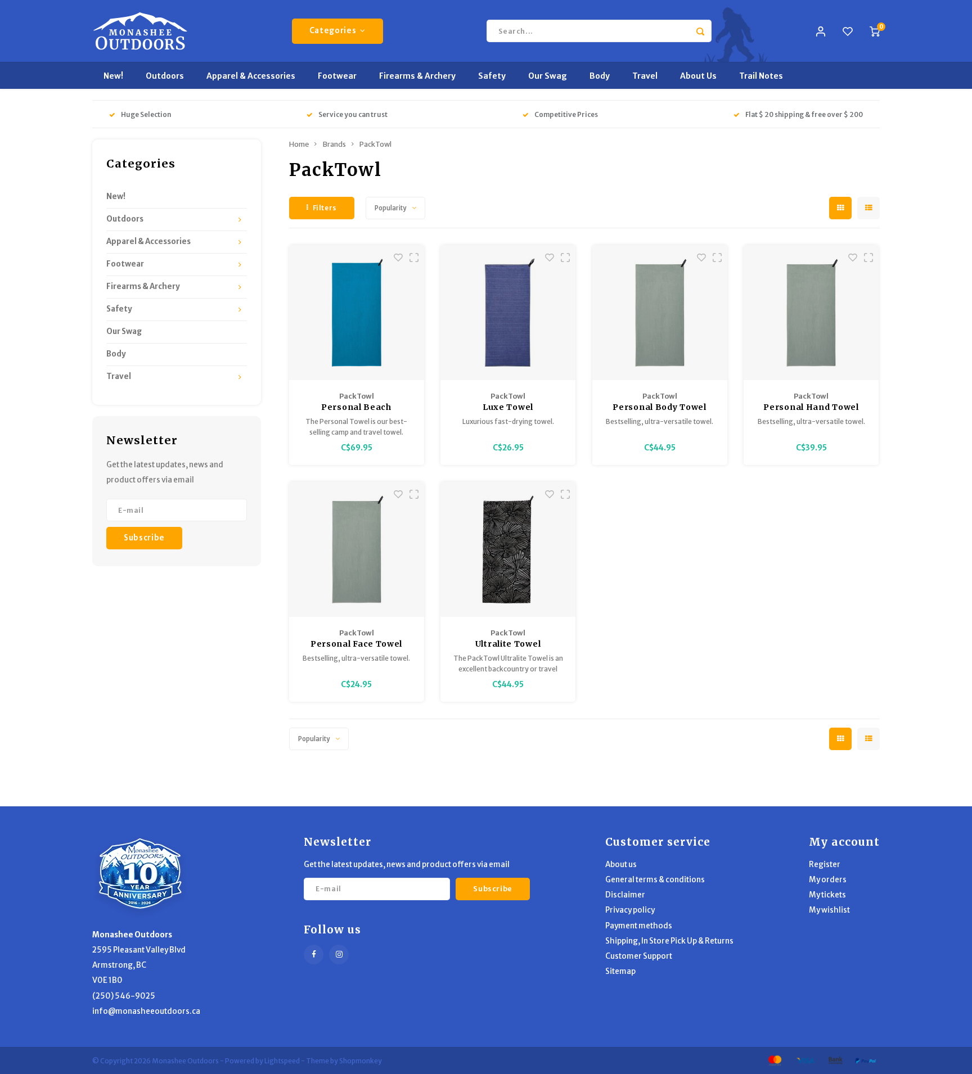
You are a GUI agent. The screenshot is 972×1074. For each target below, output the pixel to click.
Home (299, 144)
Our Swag (547, 76)
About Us (698, 76)
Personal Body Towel (659, 407)
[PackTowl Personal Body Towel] (659, 312)
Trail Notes (761, 76)
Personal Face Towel (356, 644)
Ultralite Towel (508, 644)
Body (600, 76)
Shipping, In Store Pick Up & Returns (669, 941)
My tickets (827, 895)
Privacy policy (630, 910)
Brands (334, 144)
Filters (325, 208)
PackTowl (375, 144)
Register (824, 864)
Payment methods (638, 926)
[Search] (700, 31)
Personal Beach (356, 407)
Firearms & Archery (417, 76)
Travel (645, 76)
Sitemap (620, 971)
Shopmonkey (360, 1061)
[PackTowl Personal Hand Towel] (811, 312)
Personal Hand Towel (810, 407)
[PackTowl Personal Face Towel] (356, 549)
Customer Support (638, 956)
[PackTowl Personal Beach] (356, 312)
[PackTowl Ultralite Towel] (507, 549)
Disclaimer (625, 895)
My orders (828, 880)
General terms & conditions (655, 880)
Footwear (337, 76)
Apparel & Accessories (250, 76)
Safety (492, 76)
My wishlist (829, 910)
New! (113, 76)
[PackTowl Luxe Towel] (507, 312)
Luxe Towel (508, 407)
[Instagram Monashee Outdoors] (339, 954)
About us (621, 864)
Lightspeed (282, 1061)
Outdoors (165, 76)
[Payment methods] (774, 1060)
